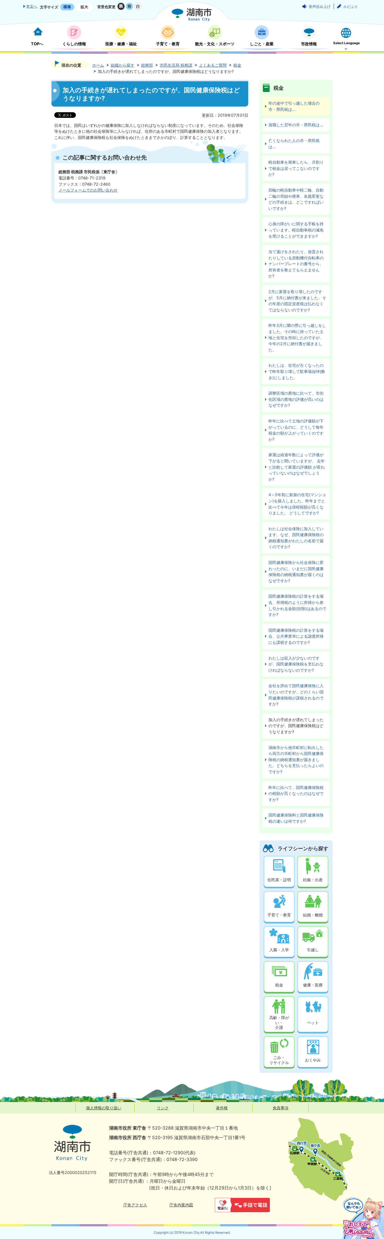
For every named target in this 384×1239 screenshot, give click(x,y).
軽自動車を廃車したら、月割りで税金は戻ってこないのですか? (296, 168)
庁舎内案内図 (181, 1204)
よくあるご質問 (213, 65)
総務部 (147, 65)
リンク (163, 1107)
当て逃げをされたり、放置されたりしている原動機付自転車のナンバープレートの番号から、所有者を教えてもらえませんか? (296, 263)
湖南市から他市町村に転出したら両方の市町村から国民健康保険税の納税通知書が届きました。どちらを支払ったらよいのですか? (296, 759)
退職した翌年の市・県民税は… (295, 124)
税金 (237, 65)
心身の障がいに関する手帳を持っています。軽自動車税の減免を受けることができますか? (296, 229)
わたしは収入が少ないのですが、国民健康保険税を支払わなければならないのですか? (296, 664)
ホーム (98, 65)
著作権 (222, 1107)
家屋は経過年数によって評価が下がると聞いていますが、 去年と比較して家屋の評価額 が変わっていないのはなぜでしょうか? (296, 466)
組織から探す (122, 65)
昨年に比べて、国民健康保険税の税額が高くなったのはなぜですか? (296, 793)
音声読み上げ (320, 6)
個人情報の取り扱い (103, 1107)
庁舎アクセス (135, 1204)
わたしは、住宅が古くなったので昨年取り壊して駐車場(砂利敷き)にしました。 (296, 371)
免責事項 (280, 1107)
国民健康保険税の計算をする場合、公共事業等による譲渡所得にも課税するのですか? (296, 636)
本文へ (31, 6)
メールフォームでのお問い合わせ (88, 190)
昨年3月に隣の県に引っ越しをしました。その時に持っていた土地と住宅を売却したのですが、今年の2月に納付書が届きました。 (297, 337)
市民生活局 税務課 (176, 65)
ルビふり (350, 6)
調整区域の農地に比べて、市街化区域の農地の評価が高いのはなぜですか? (296, 399)
